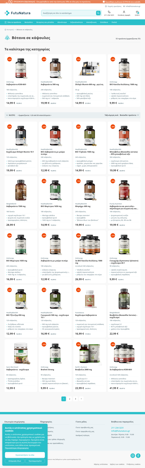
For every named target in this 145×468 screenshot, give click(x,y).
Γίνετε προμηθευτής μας (85, 431)
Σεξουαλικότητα (76, 22)
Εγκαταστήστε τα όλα (25, 455)
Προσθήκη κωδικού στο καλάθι (122, 2)
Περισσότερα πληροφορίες (17, 448)
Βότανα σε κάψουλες (25, 30)
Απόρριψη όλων (14, 461)
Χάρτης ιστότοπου (101, 464)
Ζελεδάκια (104, 22)
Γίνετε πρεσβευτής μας (84, 427)
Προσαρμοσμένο (35, 461)
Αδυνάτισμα (62, 22)
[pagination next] (81, 398)
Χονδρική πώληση (82, 435)
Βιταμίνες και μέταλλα (45, 22)
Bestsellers (29, 22)
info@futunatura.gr (133, 6)
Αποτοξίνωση (91, 22)
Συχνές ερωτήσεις (114, 6)
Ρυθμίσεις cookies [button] (133, 464)
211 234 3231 (117, 427)
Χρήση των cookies (117, 464)
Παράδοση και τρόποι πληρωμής (52, 439)
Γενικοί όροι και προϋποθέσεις (51, 443)
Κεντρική (10, 30)
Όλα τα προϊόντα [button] (14, 22)
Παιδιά (114, 22)
